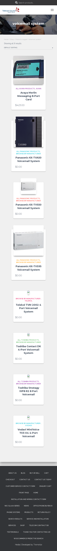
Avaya (38, 89)
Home (6, 39)
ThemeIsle (37, 545)
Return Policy (44, 512)
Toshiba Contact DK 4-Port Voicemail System (28, 349)
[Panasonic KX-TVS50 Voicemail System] (28, 186)
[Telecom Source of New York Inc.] (12, 10)
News (26, 506)
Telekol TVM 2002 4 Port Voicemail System (28, 308)
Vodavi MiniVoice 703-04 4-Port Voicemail (28, 433)
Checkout (10, 480)
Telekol (28, 301)
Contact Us (24, 480)
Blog (23, 473)
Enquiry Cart (45, 486)
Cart (46, 473)
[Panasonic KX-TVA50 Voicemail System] (28, 132)
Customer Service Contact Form (20, 486)
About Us (12, 473)
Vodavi (28, 425)
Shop (12, 39)
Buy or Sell (35, 473)
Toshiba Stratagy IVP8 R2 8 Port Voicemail (28, 391)
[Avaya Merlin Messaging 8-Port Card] (28, 70)
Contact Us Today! (42, 480)
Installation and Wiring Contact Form (28, 499)
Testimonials (13, 532)
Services (12, 525)
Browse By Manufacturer (28, 154)
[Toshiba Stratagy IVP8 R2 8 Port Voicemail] (28, 375)
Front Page (24, 493)
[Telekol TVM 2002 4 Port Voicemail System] (28, 292)
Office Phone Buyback (42, 506)
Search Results (15, 519)
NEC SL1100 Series (12, 506)
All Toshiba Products (28, 340)
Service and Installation (38, 519)
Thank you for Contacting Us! (36, 532)
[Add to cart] (40, 105)
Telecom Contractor (39, 525)
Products (28, 512)
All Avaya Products (25, 89)
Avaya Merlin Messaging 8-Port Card (28, 96)
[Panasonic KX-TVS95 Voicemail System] (28, 240)
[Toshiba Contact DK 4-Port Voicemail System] (28, 334)
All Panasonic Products (28, 151)
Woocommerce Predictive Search (28, 538)
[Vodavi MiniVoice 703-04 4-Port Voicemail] (28, 417)
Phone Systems (13, 512)
